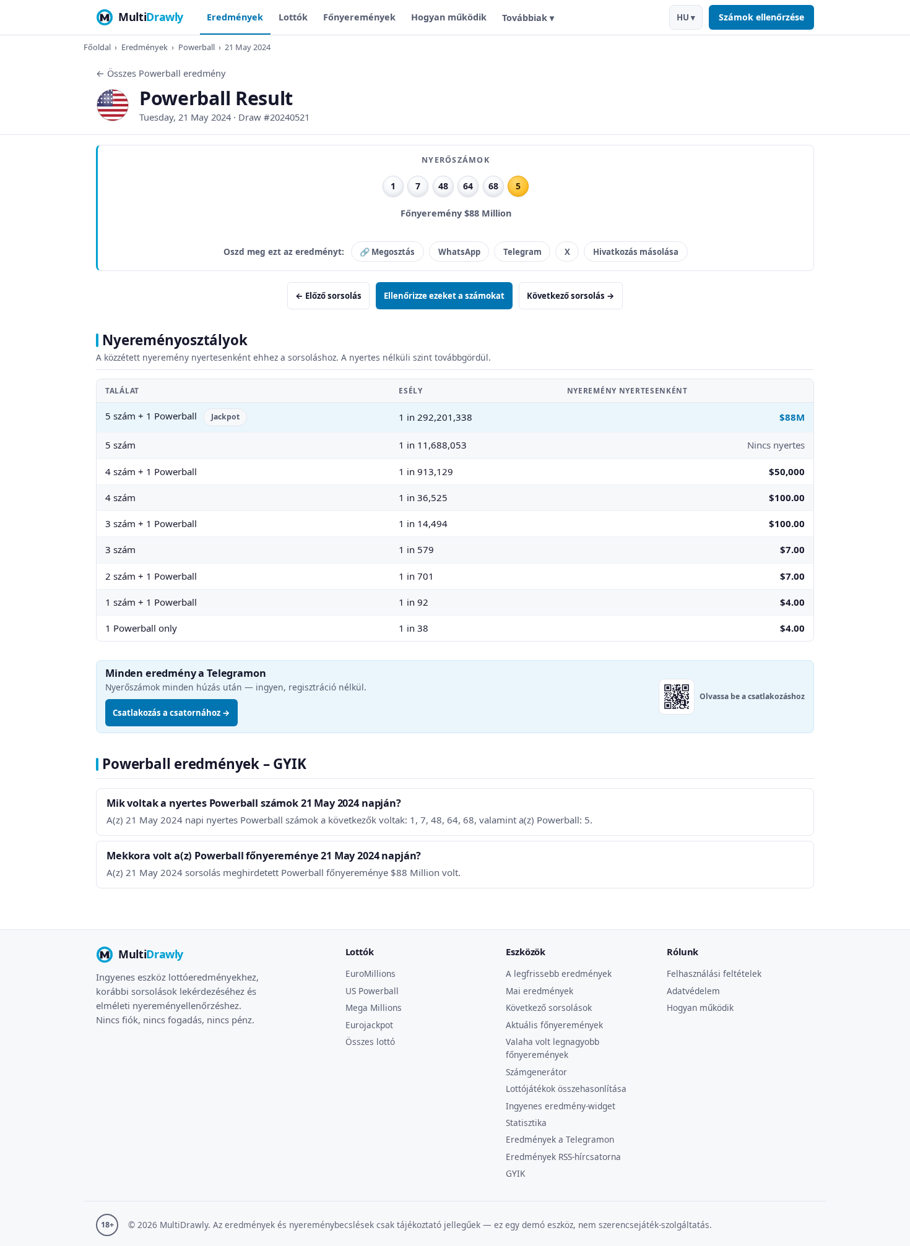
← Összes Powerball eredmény (160, 73)
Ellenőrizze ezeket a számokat (444, 295)
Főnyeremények (359, 17)
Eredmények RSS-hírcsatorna (563, 1156)
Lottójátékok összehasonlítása (566, 1088)
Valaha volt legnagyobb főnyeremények (552, 1048)
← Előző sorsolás (328, 295)
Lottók (293, 17)
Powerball (196, 47)
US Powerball (372, 991)
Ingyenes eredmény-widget (560, 1106)
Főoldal (97, 47)
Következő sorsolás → (571, 295)
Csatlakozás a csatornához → (171, 712)
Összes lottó (370, 1041)
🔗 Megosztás (387, 251)
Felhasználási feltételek (714, 973)
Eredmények (235, 17)
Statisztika (526, 1122)
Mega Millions (373, 1007)
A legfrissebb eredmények (559, 973)
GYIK (515, 1173)
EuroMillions (370, 973)
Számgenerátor (536, 1072)
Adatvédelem (693, 991)
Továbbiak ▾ (528, 18)
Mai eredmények (539, 991)
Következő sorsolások (549, 1007)
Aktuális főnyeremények (554, 1025)
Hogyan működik (449, 17)
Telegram (522, 251)
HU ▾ (686, 17)
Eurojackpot (369, 1025)
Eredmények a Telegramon (560, 1139)
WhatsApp (459, 251)
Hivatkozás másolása (635, 251)
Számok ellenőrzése (761, 17)
